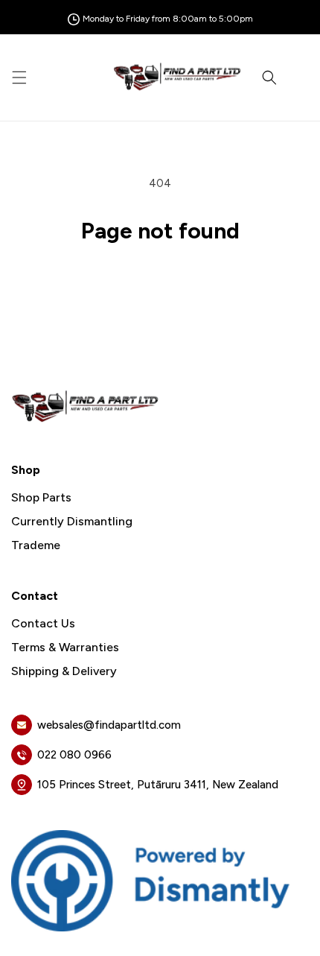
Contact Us (43, 624)
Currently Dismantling (71, 522)
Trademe (35, 545)
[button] (19, 77)
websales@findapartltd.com (109, 725)
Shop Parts (41, 498)
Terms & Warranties (65, 647)
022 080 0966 (74, 755)
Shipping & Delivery (64, 671)
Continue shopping (160, 283)
